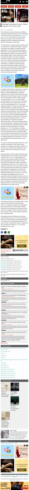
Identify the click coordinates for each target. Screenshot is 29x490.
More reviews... (4, 343)
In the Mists (3, 357)
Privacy (25, 475)
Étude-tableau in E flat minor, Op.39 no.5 (8, 373)
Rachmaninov (23, 35)
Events (4, 6)
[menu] (27, 1)
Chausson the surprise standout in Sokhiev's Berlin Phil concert (13, 333)
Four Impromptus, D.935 (5, 351)
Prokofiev (5, 37)
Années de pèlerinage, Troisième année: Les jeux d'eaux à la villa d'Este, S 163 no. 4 (13, 349)
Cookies (21, 475)
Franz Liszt (3, 353)
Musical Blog (12, 436)
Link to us (17, 475)
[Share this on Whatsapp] (9, 232)
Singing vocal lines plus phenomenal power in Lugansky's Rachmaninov (14, 312)
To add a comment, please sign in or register (9, 443)
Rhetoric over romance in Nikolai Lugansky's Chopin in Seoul (13, 287)
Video (25, 6)
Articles (18, 6)
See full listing (19, 250)
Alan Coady (4, 29)
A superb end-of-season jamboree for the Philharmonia (13, 295)
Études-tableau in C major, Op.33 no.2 (8, 375)
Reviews (11, 6)
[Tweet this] (5, 232)
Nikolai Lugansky (4, 365)
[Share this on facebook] (2, 232)
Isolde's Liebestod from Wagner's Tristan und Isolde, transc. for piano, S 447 (14, 360)
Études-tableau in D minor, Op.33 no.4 (8, 377)
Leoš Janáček (3, 363)
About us (13, 475)
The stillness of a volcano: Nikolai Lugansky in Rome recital (13, 323)
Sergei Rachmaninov (5, 367)
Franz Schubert (4, 355)
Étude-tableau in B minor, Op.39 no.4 (8, 371)
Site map (4, 475)
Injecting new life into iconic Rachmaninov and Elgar (13, 304)
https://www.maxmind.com (14, 480)
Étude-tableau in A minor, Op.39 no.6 (8, 369)
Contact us (9, 475)
